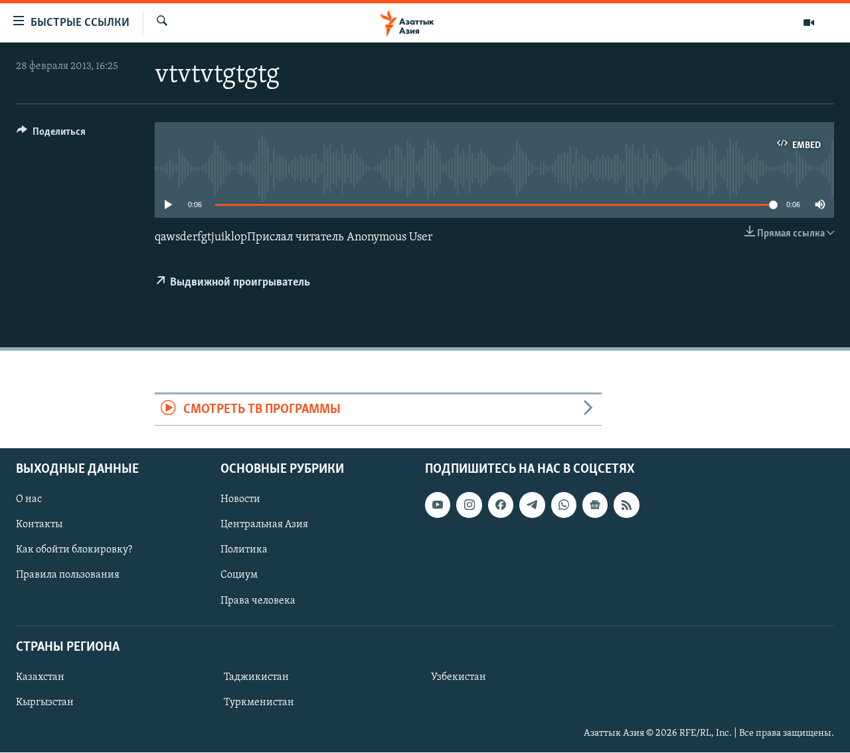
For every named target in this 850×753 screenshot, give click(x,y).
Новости (240, 499)
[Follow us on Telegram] (532, 504)
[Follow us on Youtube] (437, 504)
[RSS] (626, 504)
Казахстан (40, 677)
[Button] (51, 134)
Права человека (258, 601)
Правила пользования (68, 575)
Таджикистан (256, 677)
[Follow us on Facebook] (500, 504)
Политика (244, 549)
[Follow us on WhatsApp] (563, 504)
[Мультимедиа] (809, 22)
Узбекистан (458, 677)
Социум (239, 575)
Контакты (39, 524)
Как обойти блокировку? (74, 549)
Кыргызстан (45, 702)
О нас (29, 499)
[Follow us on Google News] (595, 504)
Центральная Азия (264, 524)
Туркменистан (259, 702)
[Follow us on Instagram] (468, 504)
